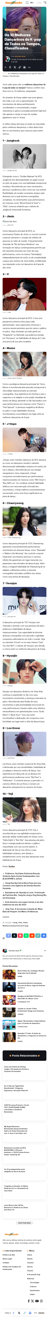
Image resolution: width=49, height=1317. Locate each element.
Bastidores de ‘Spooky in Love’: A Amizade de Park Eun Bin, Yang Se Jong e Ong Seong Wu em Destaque (24, 895)
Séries (20, 1041)
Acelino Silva (20, 56)
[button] (27, 3)
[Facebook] (28, 1301)
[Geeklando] (14, 3)
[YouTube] (37, 1301)
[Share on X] (15, 67)
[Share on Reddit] (32, 935)
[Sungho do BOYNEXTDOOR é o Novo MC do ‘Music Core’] (9, 1000)
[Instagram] (41, 1301)
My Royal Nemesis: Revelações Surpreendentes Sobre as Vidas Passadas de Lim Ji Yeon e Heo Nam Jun (15, 1130)
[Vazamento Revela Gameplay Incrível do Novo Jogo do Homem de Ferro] (9, 987)
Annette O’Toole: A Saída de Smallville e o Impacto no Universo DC (32, 1035)
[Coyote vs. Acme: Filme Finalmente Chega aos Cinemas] (9, 1012)
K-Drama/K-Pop (12, 30)
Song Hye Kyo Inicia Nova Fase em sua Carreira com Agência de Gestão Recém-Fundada (22, 885)
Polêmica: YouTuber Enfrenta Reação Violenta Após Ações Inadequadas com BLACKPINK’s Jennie (21, 876)
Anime (20, 976)
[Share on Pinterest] (20, 935)
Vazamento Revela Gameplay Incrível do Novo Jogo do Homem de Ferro (31, 985)
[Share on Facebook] (10, 67)
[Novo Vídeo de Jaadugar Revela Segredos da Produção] (9, 974)
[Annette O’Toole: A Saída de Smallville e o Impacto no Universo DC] (9, 1037)
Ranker (12, 866)
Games (20, 991)
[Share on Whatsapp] (26, 935)
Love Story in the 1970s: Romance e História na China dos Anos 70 (16, 1207)
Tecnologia (22, 1027)
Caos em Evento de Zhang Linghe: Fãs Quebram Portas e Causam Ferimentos (16, 1069)
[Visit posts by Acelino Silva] (7, 59)
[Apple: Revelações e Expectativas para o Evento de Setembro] (9, 1025)
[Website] (45, 950)
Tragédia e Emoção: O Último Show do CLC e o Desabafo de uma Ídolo (16, 1188)
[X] (32, 1301)
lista (20, 922)
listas (25, 922)
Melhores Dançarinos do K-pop (15, 926)
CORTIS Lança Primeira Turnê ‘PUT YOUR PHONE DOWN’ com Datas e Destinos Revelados (16, 1108)
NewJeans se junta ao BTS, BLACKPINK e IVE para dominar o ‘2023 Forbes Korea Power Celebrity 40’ (16, 1151)
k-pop (15, 922)
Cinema (20, 1014)
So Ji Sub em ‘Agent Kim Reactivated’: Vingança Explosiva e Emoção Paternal (16, 1088)
